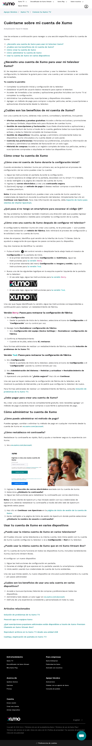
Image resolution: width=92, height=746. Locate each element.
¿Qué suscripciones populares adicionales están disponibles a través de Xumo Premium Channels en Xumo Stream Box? (44, 625)
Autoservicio (50, 682)
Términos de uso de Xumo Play (66, 727)
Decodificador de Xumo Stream (41, 1)
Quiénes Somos (12, 682)
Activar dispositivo (13, 710)
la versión (34, 261)
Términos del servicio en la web (18, 730)
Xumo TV (21, 1)
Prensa (9, 689)
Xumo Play (61, 1)
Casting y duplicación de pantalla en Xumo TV (25, 637)
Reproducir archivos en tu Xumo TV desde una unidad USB (31, 632)
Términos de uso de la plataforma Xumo (39, 727)
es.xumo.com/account (33, 426)
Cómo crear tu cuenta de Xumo (21, 50)
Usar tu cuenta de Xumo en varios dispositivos (28, 56)
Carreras (10, 685)
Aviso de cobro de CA (38, 730)
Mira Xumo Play (12, 668)
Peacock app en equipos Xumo (18, 619)
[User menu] (86, 6)
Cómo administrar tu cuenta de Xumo (24, 53)
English (76, 720)
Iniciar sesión (11, 703)
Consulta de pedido (53, 689)
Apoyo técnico (23, 6)
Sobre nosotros (76, 1)
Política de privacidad (55, 730)
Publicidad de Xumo (53, 664)
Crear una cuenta (13, 706)
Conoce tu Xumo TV (41, 12)
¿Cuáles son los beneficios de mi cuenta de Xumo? (30, 47)
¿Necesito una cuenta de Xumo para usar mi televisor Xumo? (35, 44)
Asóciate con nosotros (54, 668)
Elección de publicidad (16, 733)
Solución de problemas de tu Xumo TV (22, 615)
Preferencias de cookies (47, 743)
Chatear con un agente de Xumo (57, 685)
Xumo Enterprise (52, 661)
